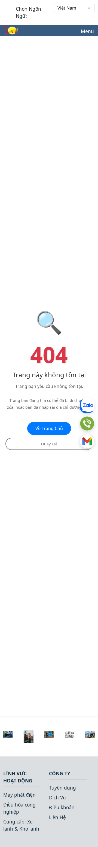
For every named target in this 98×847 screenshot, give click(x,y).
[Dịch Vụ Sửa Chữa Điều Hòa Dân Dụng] (69, 733)
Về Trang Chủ (49, 428)
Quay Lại (49, 443)
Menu (87, 31)
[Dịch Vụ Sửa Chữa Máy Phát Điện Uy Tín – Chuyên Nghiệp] (28, 736)
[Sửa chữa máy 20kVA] (49, 733)
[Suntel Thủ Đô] (11, 31)
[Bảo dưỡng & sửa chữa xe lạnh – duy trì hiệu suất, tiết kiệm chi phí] (8, 733)
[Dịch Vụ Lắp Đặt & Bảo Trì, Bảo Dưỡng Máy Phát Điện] (90, 733)
